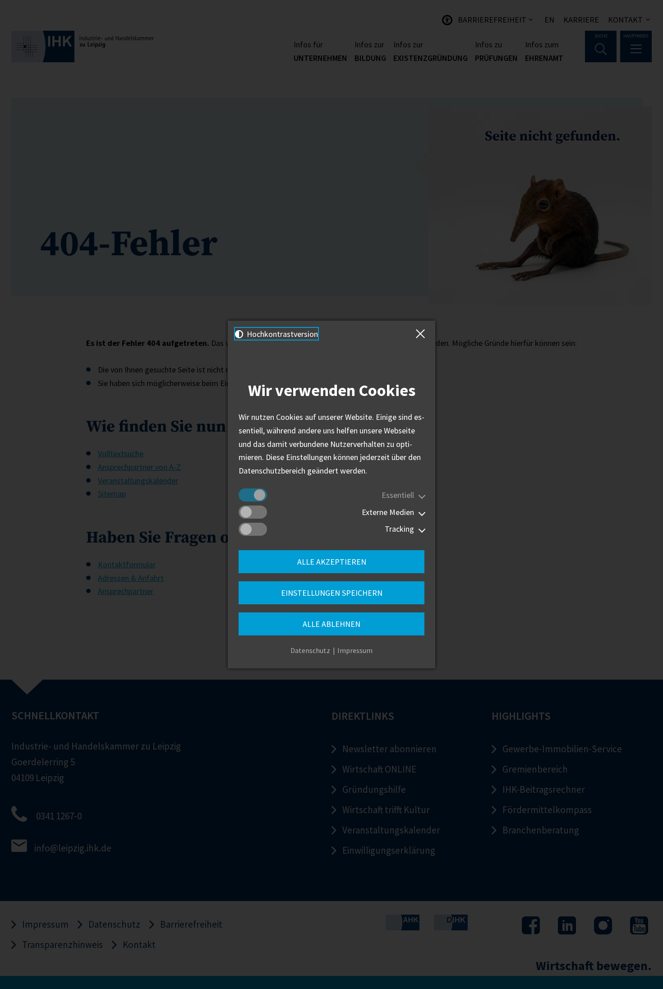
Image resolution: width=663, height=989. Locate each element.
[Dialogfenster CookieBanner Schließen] (422, 334)
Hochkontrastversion (281, 334)
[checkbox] (253, 494)
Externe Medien (388, 512)
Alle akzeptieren (331, 562)
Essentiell (398, 495)
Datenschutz (310, 650)
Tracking (399, 529)
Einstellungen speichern (331, 593)
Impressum (355, 650)
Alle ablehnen (331, 624)
